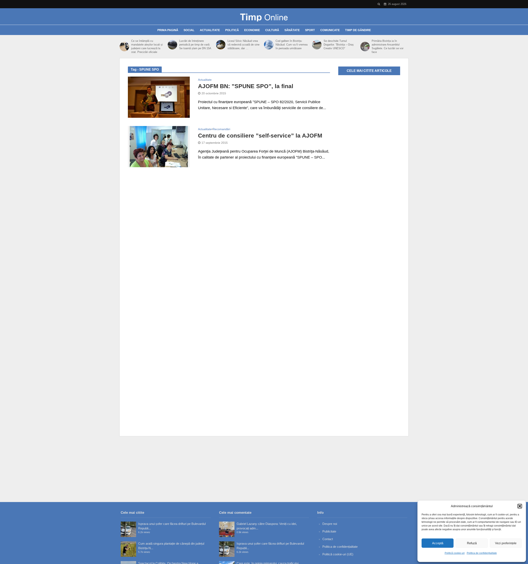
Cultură (272, 30)
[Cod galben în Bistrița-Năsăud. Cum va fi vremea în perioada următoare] (268, 44)
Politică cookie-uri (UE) (337, 554)
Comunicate (330, 30)
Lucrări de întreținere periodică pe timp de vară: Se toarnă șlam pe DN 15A (195, 44)
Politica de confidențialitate (482, 553)
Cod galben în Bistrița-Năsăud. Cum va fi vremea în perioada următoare (292, 44)
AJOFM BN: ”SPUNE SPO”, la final (245, 86)
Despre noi (329, 523)
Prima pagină (167, 30)
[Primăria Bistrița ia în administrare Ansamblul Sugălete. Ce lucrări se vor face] (365, 46)
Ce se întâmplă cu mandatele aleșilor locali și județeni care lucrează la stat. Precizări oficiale (147, 46)
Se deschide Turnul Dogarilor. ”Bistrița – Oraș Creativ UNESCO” (339, 44)
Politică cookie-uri (455, 553)
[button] (520, 506)
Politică (232, 30)
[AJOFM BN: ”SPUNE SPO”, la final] (159, 97)
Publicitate (329, 531)
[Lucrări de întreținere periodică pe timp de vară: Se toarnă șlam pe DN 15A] (172, 44)
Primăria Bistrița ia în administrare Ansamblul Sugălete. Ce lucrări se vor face (387, 46)
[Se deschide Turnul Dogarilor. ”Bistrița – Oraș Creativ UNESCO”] (317, 44)
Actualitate (210, 30)
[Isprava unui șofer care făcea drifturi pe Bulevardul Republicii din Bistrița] (128, 529)
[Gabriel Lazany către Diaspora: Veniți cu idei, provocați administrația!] (227, 529)
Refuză (472, 543)
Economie (252, 30)
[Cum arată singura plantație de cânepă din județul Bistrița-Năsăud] (128, 549)
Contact (327, 539)
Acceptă (437, 543)
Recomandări (221, 129)
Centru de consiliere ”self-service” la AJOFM (260, 135)
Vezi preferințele (505, 543)
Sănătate (292, 30)
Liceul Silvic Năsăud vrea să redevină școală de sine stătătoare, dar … (243, 44)
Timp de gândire (358, 30)
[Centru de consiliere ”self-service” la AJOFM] (159, 146)
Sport (310, 30)
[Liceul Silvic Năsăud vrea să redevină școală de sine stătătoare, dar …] (220, 44)
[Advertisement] (264, 469)
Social (189, 30)
